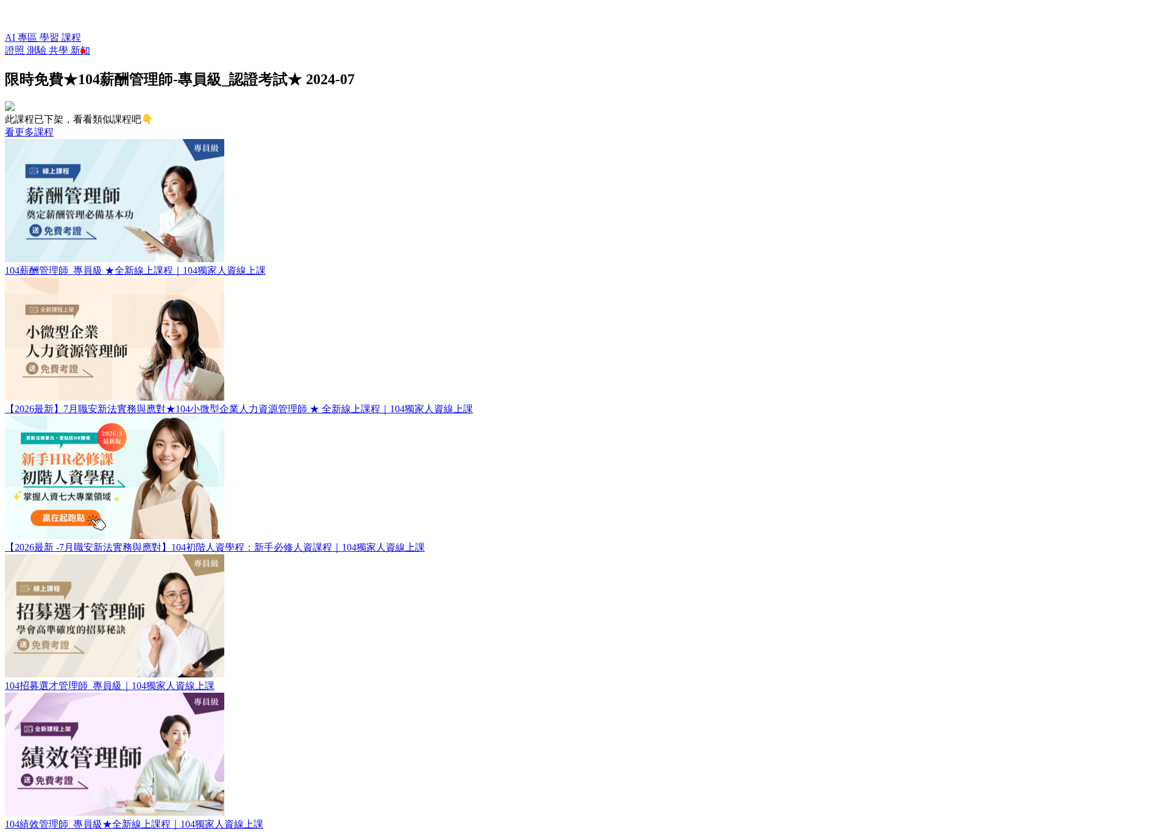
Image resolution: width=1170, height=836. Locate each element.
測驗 (38, 50)
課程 (71, 37)
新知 (80, 50)
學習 (51, 37)
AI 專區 (22, 37)
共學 (60, 50)
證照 (16, 50)
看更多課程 (29, 132)
